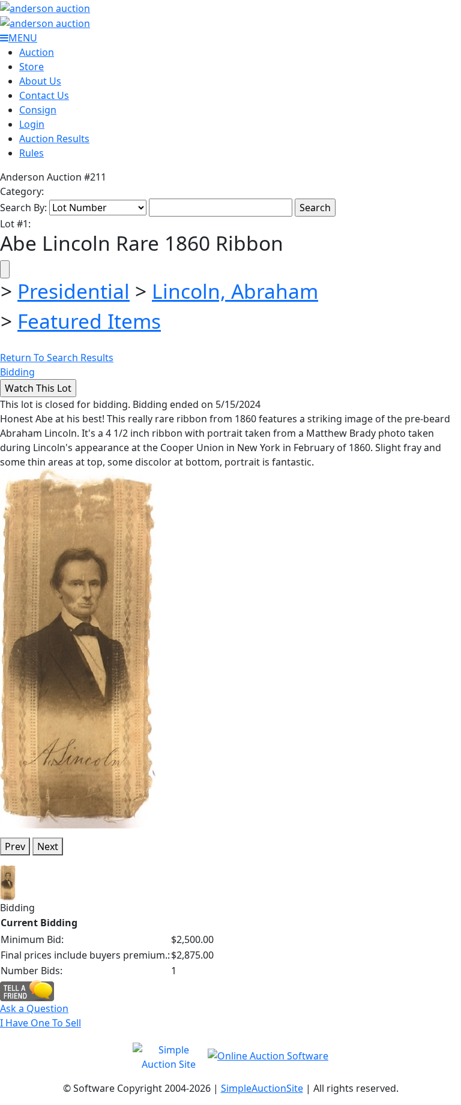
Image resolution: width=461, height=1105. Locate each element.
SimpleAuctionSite (262, 1088)
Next (47, 846)
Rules (31, 153)
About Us (40, 81)
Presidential (73, 291)
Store (31, 66)
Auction (36, 52)
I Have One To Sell (40, 1022)
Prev (15, 846)
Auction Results (54, 138)
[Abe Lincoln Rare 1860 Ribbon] (78, 647)
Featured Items (89, 321)
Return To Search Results (56, 357)
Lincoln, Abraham (235, 291)
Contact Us (44, 95)
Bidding (17, 372)
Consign (37, 109)
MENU (22, 37)
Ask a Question (34, 1008)
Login (31, 124)
